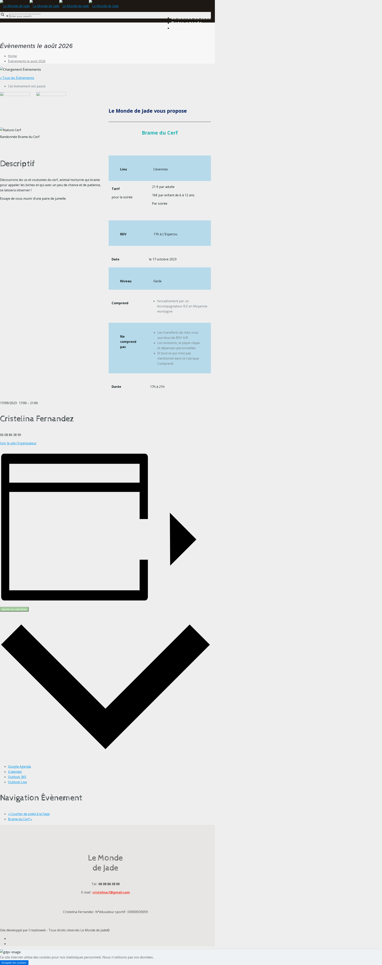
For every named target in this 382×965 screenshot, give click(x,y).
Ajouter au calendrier (14, 609)
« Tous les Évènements (17, 78)
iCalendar (15, 771)
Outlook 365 (17, 777)
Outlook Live (17, 782)
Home (12, 56)
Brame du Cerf (20, 819)
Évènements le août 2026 (26, 61)
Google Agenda (19, 766)
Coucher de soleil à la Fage (29, 814)
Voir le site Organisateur (18, 443)
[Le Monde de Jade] (59, 6)
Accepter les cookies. (14, 962)
